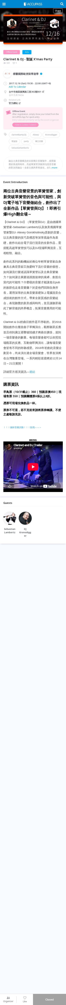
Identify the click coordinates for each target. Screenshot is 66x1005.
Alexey (36, 134)
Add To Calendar (17, 86)
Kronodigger (51, 134)
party (26, 141)
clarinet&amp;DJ (19, 134)
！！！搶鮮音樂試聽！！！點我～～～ (22, 427)
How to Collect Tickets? (25, 124)
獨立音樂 (39, 141)
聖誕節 (14, 141)
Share (58, 10)
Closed (49, 999)
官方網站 (13, 103)
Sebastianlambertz (20, 147)
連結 (32, 371)
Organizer (8, 1001)
